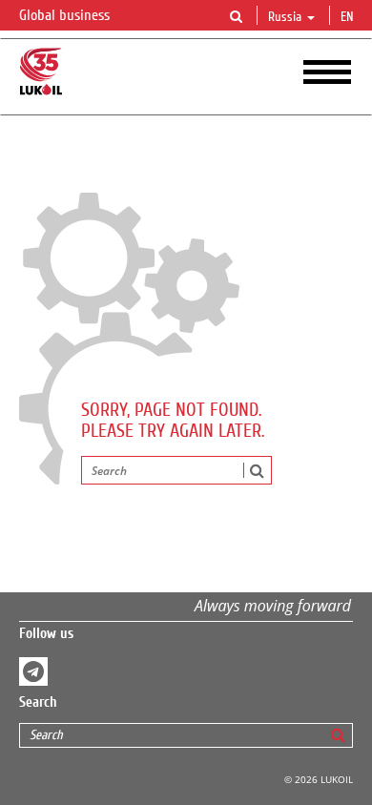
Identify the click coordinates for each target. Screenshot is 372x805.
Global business (66, 15)
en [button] (349, 17)
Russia (284, 17)
